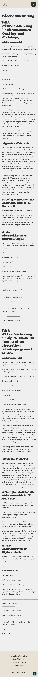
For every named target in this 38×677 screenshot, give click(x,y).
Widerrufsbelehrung (18, 659)
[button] (33, 4)
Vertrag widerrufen (18, 662)
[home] (4, 4)
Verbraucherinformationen (18, 656)
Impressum (18, 665)
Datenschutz (18, 668)
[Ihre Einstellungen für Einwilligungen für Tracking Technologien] (34, 673)
